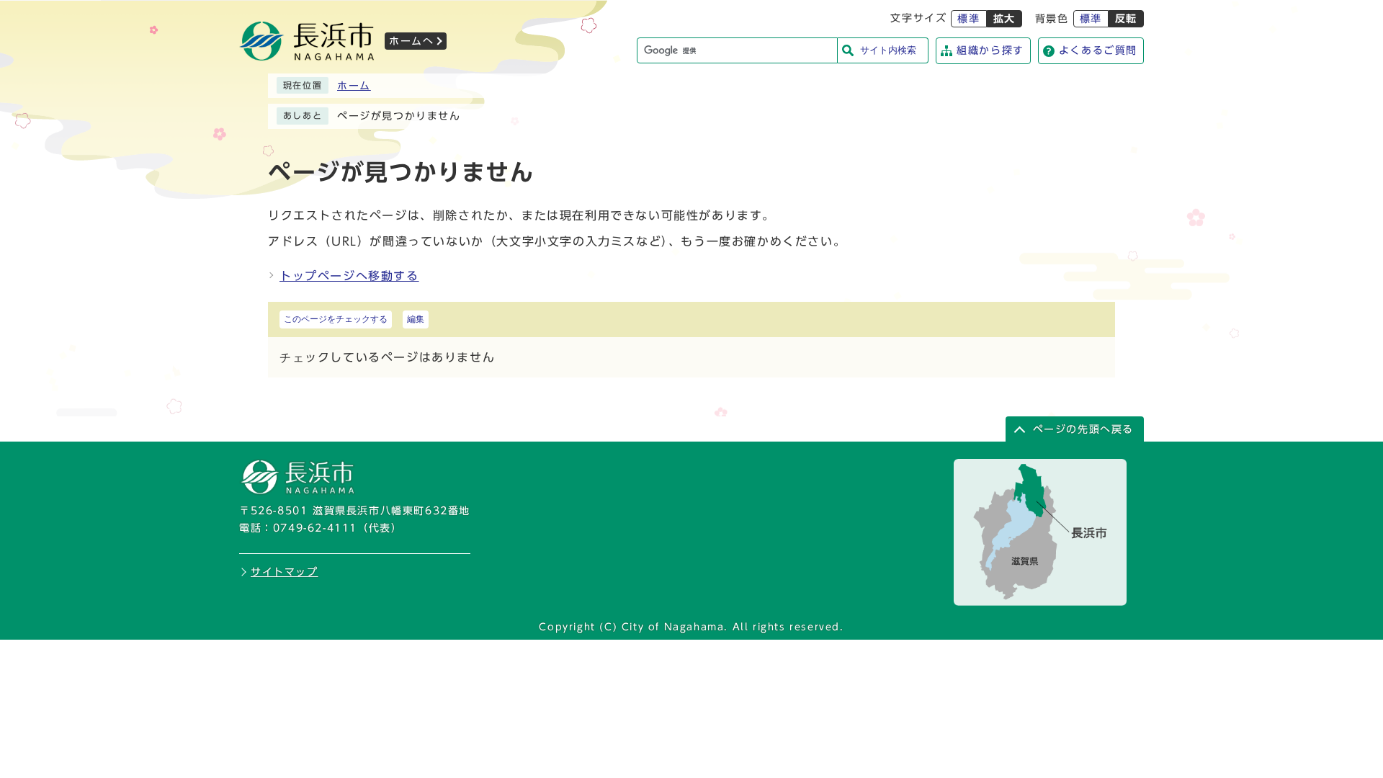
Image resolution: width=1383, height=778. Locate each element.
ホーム (354, 86)
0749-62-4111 (315, 528)
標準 (968, 19)
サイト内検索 (888, 50)
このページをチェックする (336, 319)
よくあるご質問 (1098, 50)
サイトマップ (284, 572)
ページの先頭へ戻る (1083, 429)
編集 (415, 319)
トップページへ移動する (349, 276)
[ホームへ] (307, 56)
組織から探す (990, 50)
